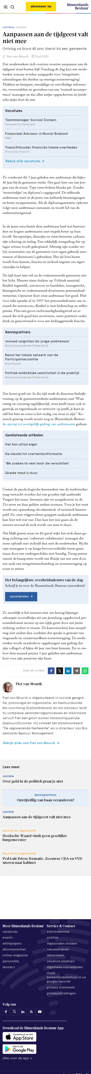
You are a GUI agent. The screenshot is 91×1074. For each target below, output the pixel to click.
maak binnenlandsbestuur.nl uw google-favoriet (66, 977)
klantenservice (58, 932)
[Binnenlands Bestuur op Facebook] (6, 1011)
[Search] (84, 13)
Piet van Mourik (17, 56)
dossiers (9, 967)
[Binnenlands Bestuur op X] (14, 1011)
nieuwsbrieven (58, 949)
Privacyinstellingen (61, 993)
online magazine (15, 955)
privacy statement (61, 987)
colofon (52, 937)
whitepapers (12, 943)
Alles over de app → (17, 1058)
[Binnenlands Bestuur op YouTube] (39, 1011)
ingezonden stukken (62, 943)
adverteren (55, 955)
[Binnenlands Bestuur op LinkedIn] (22, 1011)
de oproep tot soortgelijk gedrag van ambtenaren (39, 424)
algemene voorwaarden (65, 967)
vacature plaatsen (60, 961)
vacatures (10, 932)
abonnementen (14, 949)
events (8, 937)
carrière (8, 27)
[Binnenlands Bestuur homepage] (77, 9)
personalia (11, 961)
